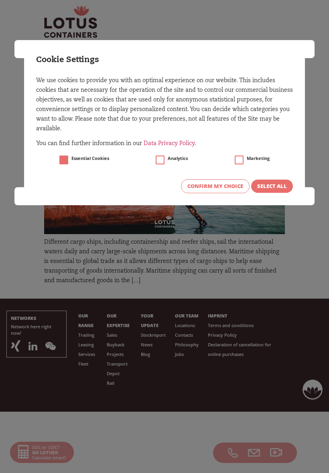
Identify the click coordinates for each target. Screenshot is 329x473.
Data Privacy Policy (169, 144)
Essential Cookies (90, 158)
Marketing (258, 158)
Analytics (178, 158)
